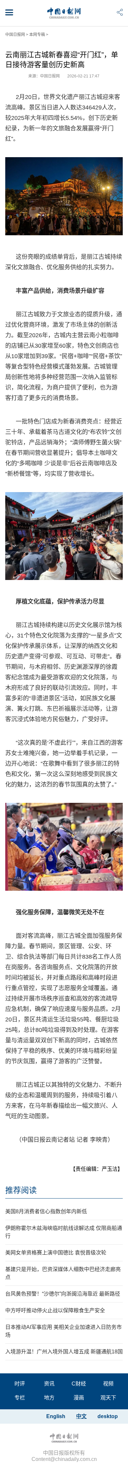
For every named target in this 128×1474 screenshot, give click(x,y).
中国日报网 (15, 34)
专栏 (19, 1397)
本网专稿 (37, 34)
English (55, 1416)
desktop (107, 1416)
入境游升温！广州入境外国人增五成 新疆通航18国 (64, 1351)
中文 (81, 1416)
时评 (19, 1383)
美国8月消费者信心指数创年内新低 (46, 1211)
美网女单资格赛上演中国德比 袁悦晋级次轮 (55, 1252)
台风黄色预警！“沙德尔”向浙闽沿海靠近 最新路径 (62, 1294)
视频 (108, 1383)
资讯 (49, 1383)
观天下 (108, 1397)
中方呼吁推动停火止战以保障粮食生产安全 (55, 1310)
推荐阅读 (21, 1190)
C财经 (79, 1383)
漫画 (79, 1397)
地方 (49, 1397)
